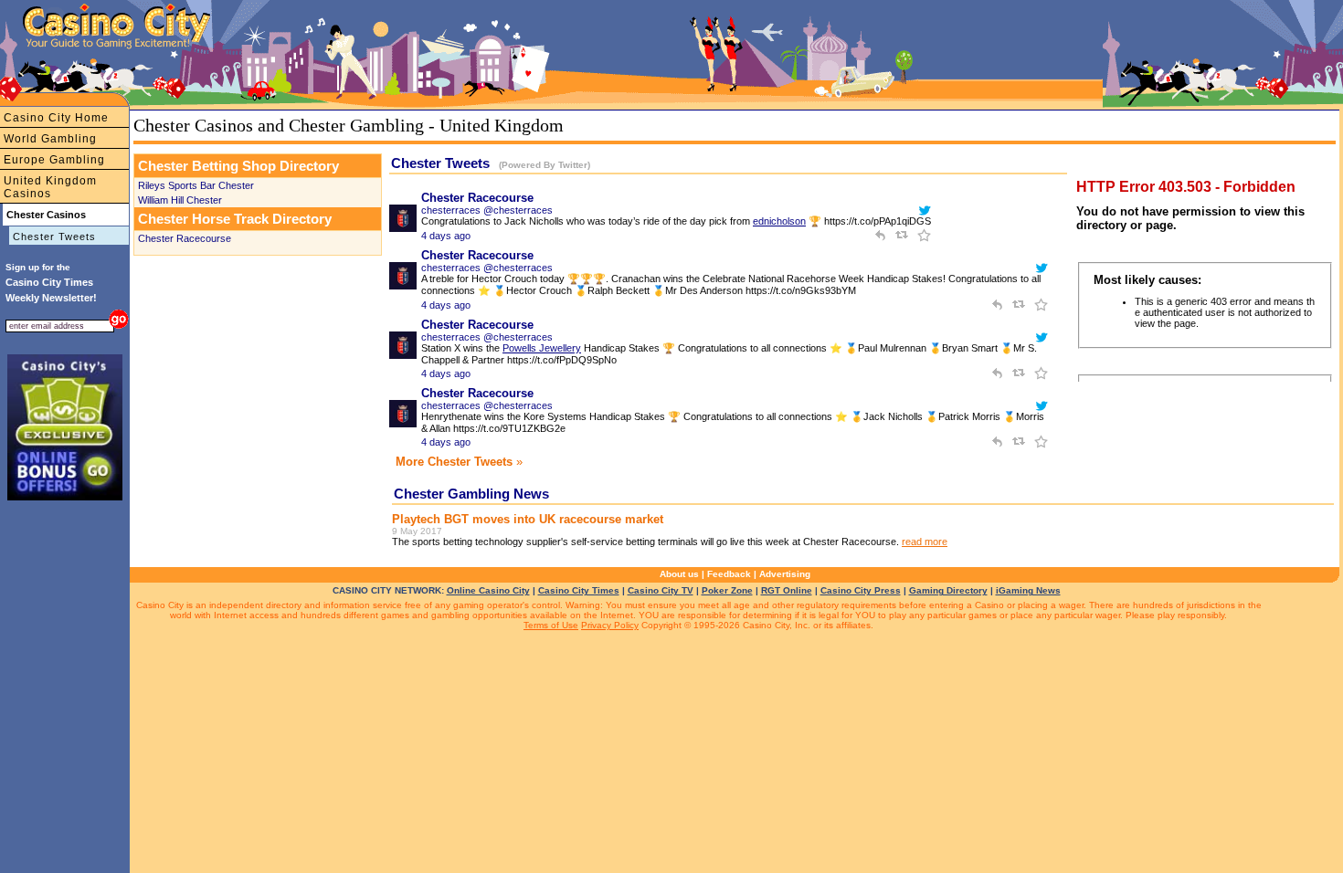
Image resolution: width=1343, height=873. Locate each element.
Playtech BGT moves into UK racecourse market (527, 519)
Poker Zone (727, 590)
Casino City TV (660, 590)
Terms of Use (550, 625)
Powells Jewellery (541, 347)
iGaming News (1028, 590)
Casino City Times (578, 590)
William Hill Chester (180, 200)
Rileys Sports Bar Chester (196, 185)
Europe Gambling (54, 159)
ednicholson (779, 221)
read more (924, 541)
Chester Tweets (54, 236)
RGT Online (786, 590)
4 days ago (446, 235)
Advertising (784, 574)
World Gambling (50, 138)
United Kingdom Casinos (50, 187)
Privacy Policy (610, 625)
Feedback (729, 574)
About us (679, 574)
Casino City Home (56, 117)
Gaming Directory (948, 590)
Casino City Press (860, 590)
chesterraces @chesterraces (487, 210)
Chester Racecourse (184, 238)
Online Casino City (488, 590)
